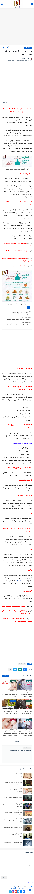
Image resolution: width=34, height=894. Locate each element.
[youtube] (16, 891)
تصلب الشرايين (20, 581)
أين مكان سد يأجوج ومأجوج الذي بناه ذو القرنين (13, 820)
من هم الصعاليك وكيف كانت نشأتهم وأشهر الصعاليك (13, 828)
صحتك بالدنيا (28, 47)
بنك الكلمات (30, 882)
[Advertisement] (17, 26)
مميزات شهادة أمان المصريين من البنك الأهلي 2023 (12, 805)
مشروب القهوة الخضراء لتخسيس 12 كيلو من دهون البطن (10, 714)
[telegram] (10, 891)
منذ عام (19, 788)
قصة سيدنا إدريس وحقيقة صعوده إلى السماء (13, 775)
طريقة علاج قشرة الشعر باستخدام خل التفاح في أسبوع (25, 714)
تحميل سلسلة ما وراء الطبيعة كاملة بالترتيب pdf (13, 843)
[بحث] (2, 4)
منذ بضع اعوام (25, 311)
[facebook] (24, 891)
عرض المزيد (5, 675)
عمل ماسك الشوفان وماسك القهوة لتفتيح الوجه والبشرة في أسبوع (10, 733)
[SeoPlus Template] (31, 887)
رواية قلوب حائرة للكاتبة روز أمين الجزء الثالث (13, 835)
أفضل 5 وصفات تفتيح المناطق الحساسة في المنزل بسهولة (26, 694)
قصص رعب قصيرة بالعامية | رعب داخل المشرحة (12, 798)
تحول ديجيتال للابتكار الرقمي (17, 888)
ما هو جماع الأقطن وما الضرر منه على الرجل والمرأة (13, 783)
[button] (25, 669)
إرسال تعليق (27, 747)
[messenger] (21, 891)
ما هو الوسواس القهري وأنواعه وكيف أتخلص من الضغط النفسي (25, 733)
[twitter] (18, 891)
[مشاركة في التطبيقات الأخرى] (10, 669)
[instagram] (13, 891)
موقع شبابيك (14, 887)
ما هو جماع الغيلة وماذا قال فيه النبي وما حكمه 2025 (12, 790)
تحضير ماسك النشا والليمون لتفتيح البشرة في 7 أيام (16, 319)
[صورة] (27, 776)
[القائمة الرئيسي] (32, 4)
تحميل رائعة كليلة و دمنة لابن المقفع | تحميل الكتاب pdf (13, 813)
